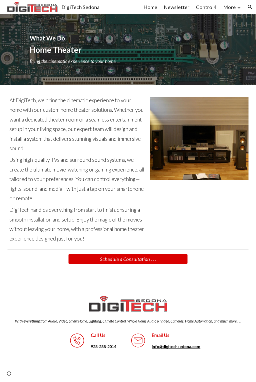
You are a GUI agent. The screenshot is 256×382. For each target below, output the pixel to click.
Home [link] (150, 7)
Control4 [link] (206, 7)
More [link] (229, 7)
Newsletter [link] (177, 7)
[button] (250, 7)
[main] (128, 49)
